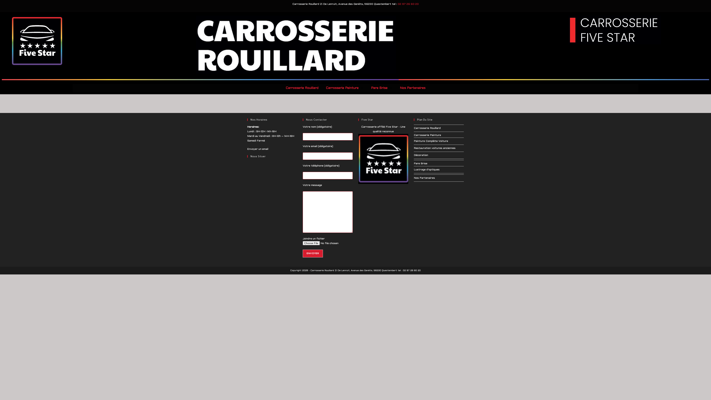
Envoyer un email (257, 149)
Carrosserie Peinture (342, 88)
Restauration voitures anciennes (434, 148)
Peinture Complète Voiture (431, 141)
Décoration (421, 155)
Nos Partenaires (412, 88)
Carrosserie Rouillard (302, 88)
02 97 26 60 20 (408, 4)
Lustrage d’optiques (427, 170)
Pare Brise (379, 88)
